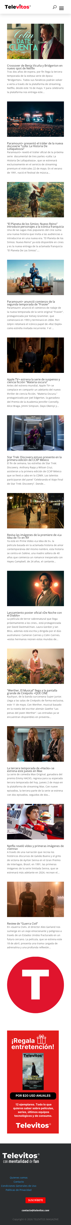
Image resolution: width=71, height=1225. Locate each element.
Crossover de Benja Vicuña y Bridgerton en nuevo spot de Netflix (35, 67)
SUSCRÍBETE (35, 1200)
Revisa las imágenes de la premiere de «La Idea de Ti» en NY (34, 536)
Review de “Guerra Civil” (22, 923)
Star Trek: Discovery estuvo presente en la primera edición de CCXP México (34, 458)
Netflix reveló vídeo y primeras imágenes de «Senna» (35, 847)
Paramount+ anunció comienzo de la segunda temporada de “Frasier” (31, 303)
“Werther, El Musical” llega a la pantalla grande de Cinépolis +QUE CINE (32, 692)
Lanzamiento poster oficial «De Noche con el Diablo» (34, 614)
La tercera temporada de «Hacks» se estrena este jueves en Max (30, 769)
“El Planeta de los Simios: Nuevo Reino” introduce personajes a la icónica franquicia (35, 225)
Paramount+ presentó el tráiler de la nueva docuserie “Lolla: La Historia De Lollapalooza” (35, 146)
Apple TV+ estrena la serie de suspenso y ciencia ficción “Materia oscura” (33, 380)
